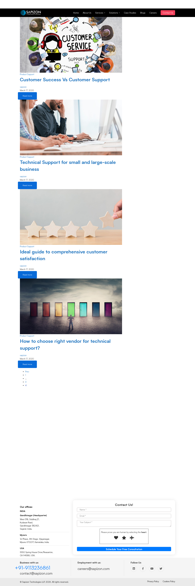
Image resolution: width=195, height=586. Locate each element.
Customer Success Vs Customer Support (65, 79)
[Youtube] (152, 568)
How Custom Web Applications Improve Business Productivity (152, 108)
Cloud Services (138, 46)
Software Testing (138, 32)
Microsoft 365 (137, 56)
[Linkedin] (134, 568)
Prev (27, 371)
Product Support (27, 74)
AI (132, 42)
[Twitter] (161, 568)
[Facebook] (143, 568)
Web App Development (141, 49)
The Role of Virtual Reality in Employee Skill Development (153, 87)
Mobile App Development (142, 53)
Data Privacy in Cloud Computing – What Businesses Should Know (153, 98)
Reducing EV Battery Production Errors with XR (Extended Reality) (154, 119)
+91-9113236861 (32, 568)
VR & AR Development (141, 39)
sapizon (23, 87)
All (132, 28)
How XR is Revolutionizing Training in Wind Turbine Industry (153, 76)
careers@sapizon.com (94, 569)
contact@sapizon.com (36, 573)
